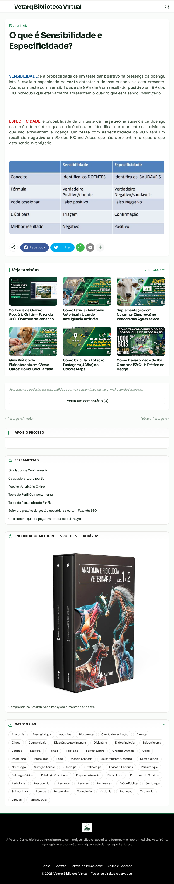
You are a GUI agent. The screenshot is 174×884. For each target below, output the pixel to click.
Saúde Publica (129, 783)
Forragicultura (95, 751)
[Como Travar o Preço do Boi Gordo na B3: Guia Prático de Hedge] (141, 341)
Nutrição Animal (44, 767)
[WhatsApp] (80, 247)
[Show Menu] (7, 7)
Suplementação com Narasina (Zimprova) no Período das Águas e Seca (138, 314)
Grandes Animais (123, 751)
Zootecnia (146, 791)
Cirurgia (142, 734)
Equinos (17, 751)
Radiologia (18, 783)
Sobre (46, 866)
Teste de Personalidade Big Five (30, 503)
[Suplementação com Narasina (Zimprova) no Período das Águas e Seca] (141, 291)
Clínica (16, 742)
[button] (87, 724)
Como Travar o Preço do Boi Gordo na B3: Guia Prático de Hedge (140, 364)
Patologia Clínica (22, 775)
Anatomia (18, 734)
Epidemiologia (152, 742)
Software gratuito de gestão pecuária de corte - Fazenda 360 (52, 511)
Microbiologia (149, 759)
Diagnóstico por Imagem (70, 742)
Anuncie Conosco (119, 866)
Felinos (53, 751)
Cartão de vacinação (115, 734)
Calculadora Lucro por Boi (26, 478)
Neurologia (19, 767)
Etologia (35, 751)
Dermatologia (37, 742)
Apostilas (65, 734)
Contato (60, 866)
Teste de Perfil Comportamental (30, 494)
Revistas (83, 783)
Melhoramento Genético (116, 759)
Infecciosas (41, 759)
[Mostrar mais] (100, 247)
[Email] (90, 247)
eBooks (17, 800)
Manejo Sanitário (81, 759)
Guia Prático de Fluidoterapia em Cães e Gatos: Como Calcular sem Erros (31, 364)
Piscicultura (114, 775)
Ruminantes (104, 783)
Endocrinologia (124, 742)
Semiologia (153, 783)
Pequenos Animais (87, 775)
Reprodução (42, 783)
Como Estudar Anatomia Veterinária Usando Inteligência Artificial (83, 314)
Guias (146, 751)
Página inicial (18, 25)
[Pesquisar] (167, 7)
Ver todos (153, 270)
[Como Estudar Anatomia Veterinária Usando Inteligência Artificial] (87, 291)
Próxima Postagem (153, 419)
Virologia (105, 791)
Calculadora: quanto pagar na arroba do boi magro (44, 519)
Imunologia (19, 759)
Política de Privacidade (87, 866)
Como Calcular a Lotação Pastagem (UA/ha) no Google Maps (83, 364)
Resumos (64, 783)
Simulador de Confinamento (28, 470)
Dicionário (100, 742)
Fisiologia (72, 751)
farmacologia (38, 800)
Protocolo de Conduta (144, 775)
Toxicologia (84, 791)
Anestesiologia (41, 734)
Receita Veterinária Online (26, 486)
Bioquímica (86, 734)
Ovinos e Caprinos (121, 767)
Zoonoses (126, 791)
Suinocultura (20, 791)
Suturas (41, 791)
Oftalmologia (92, 767)
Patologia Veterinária (54, 775)
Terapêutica (61, 791)
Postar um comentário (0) (87, 401)
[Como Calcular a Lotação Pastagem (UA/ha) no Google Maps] (87, 341)
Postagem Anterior (20, 419)
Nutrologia (69, 767)
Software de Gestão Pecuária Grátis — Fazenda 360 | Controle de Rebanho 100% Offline (31, 314)
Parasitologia (149, 767)
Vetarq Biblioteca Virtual (48, 6)
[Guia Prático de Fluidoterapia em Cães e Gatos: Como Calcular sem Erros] (33, 341)
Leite (59, 759)
